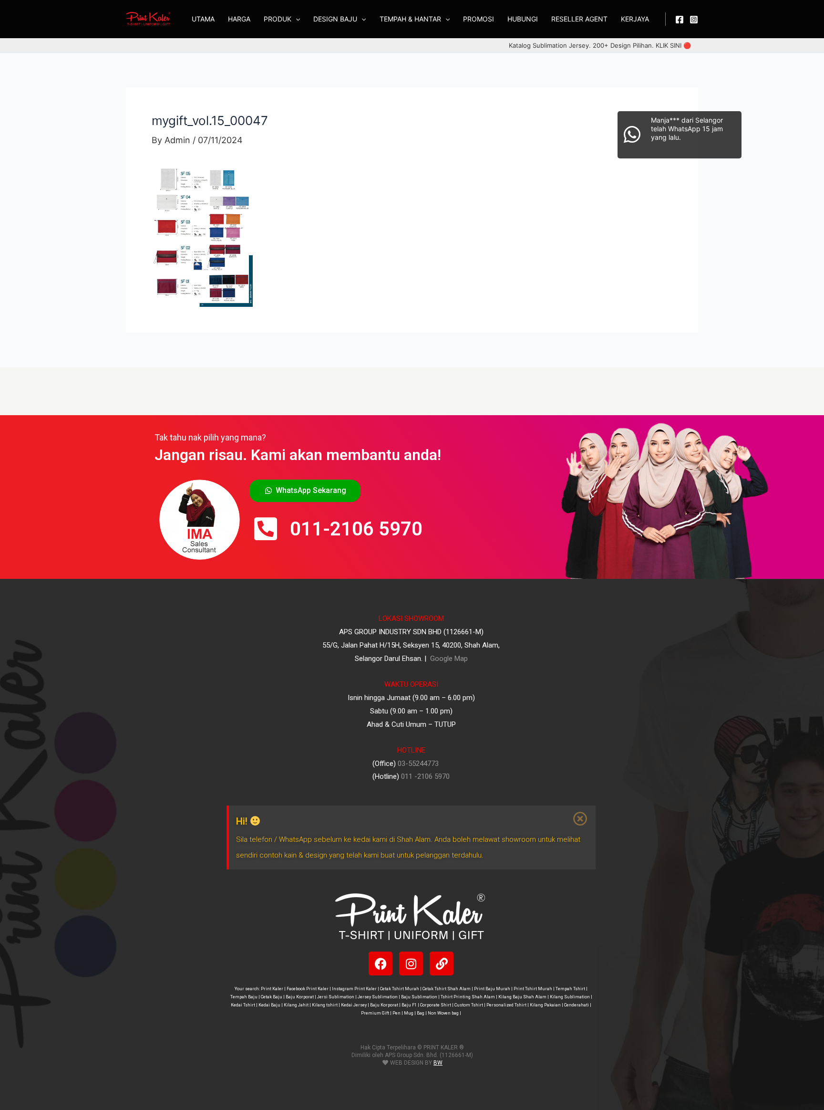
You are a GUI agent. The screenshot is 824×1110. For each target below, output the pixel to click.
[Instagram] (694, 19)
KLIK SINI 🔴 (673, 45)
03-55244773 (418, 763)
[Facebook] (679, 19)
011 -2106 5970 (425, 776)
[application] (295, 19)
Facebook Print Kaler (308, 988)
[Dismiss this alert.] (580, 818)
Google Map (448, 658)
